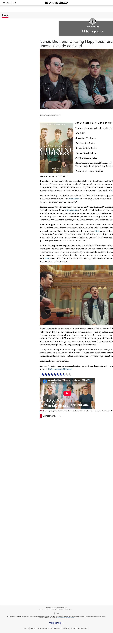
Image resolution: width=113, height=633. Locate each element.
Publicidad (65, 628)
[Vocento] (56, 623)
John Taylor (78, 411)
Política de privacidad (55, 628)
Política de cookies (82, 628)
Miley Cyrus (106, 411)
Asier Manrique (92, 27)
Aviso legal (33, 628)
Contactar (26, 628)
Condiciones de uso (43, 628)
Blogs (5, 15)
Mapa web (73, 628)
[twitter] (58, 613)
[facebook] (54, 613)
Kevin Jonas (97, 411)
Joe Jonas (71, 411)
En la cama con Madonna (60, 369)
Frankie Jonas (62, 411)
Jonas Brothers (88, 411)
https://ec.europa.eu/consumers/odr (65, 617)
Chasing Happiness (51, 411)
